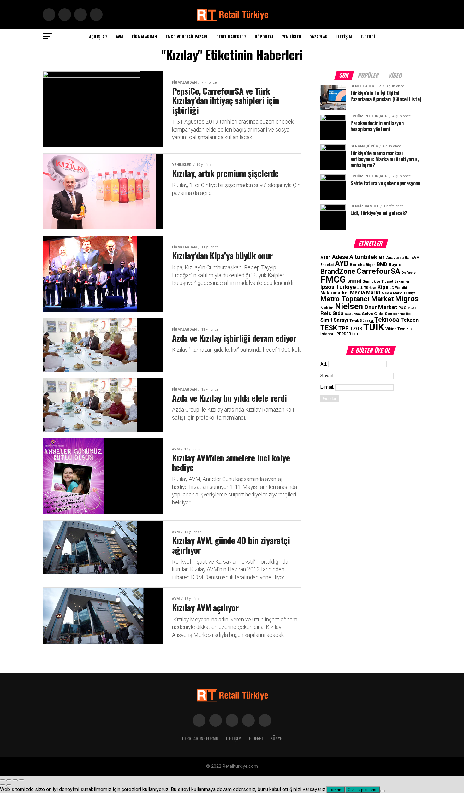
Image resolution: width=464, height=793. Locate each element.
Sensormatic (398, 313)
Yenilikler (291, 36)
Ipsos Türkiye (338, 287)
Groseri (354, 281)
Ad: (323, 364)
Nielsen (349, 306)
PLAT (412, 308)
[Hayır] (382, 791)
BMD (382, 264)
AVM (119, 36)
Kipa (383, 287)
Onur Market (380, 307)
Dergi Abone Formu (200, 738)
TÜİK (373, 327)
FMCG (333, 279)
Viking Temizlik (399, 329)
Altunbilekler (367, 257)
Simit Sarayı (334, 320)
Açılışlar (98, 36)
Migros (407, 298)
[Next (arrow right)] (8, 785)
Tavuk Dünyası (361, 321)
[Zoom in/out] (21, 780)
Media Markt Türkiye (399, 293)
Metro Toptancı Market (357, 299)
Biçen (371, 265)
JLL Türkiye (366, 288)
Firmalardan (144, 36)
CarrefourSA (378, 271)
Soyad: (327, 376)
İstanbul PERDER (335, 334)
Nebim (327, 307)
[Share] (8, 780)
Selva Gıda (373, 313)
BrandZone (337, 271)
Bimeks (357, 264)
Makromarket (334, 292)
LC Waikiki (398, 287)
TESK (328, 328)
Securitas (353, 314)
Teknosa (386, 319)
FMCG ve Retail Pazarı (186, 36)
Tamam (335, 789)
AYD (341, 263)
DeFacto (409, 273)
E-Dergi (368, 36)
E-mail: (327, 387)
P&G (402, 308)
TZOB (356, 328)
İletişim (344, 36)
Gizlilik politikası (363, 789)
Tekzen (410, 320)
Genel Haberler (231, 36)
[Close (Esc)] (2, 780)
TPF (343, 328)
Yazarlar (319, 36)
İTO (355, 334)
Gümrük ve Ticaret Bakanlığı (385, 281)
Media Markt (365, 293)
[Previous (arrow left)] (2, 785)
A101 (325, 257)
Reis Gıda (331, 313)
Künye (276, 738)
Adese (340, 257)
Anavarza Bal (398, 258)
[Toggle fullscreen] (15, 780)
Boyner (396, 264)
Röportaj (264, 36)
